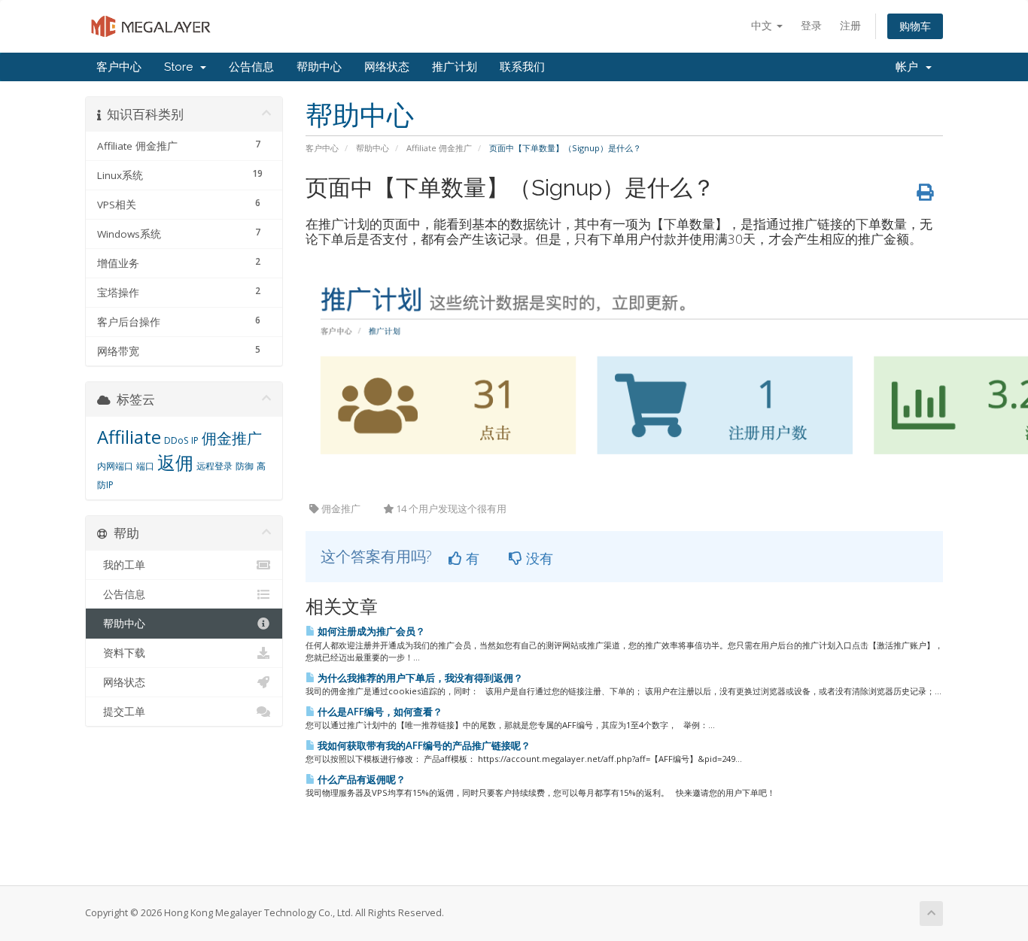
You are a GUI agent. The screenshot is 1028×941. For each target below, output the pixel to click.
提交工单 (121, 711)
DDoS (176, 440)
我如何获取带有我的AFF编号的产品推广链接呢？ (423, 745)
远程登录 (214, 466)
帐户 (910, 67)
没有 (537, 558)
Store (181, 67)
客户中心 (118, 67)
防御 (245, 466)
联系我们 (522, 67)
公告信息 (251, 67)
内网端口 (115, 466)
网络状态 (386, 67)
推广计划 (454, 67)
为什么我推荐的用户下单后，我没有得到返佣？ (419, 678)
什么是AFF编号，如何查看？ (379, 711)
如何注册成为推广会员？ (370, 631)
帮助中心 (319, 67)
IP (195, 440)
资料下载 (121, 653)
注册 (850, 25)
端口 (145, 466)
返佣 (175, 462)
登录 (811, 25)
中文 (763, 25)
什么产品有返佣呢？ (360, 779)
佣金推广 (232, 438)
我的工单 (121, 565)
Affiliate (129, 436)
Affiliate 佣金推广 (439, 147)
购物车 (915, 26)
